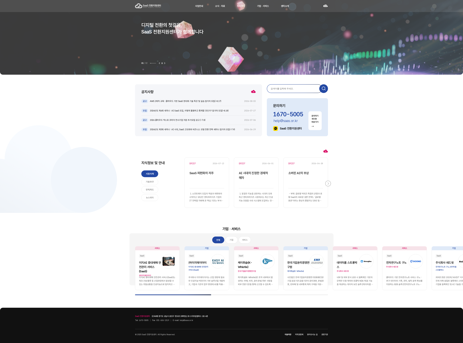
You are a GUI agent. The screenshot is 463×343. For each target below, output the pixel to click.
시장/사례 (150, 173)
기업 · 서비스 (263, 6)
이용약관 (288, 334)
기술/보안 (150, 181)
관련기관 (324, 334)
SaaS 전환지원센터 (291, 128)
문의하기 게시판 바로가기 (315, 119)
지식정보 (241, 6)
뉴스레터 (149, 197)
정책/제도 (150, 189)
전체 (218, 240)
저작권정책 (299, 334)
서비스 (245, 240)
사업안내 (199, 6)
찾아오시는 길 (312, 334)
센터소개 (285, 6)
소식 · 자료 (220, 6)
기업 (231, 240)
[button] (159, 63)
